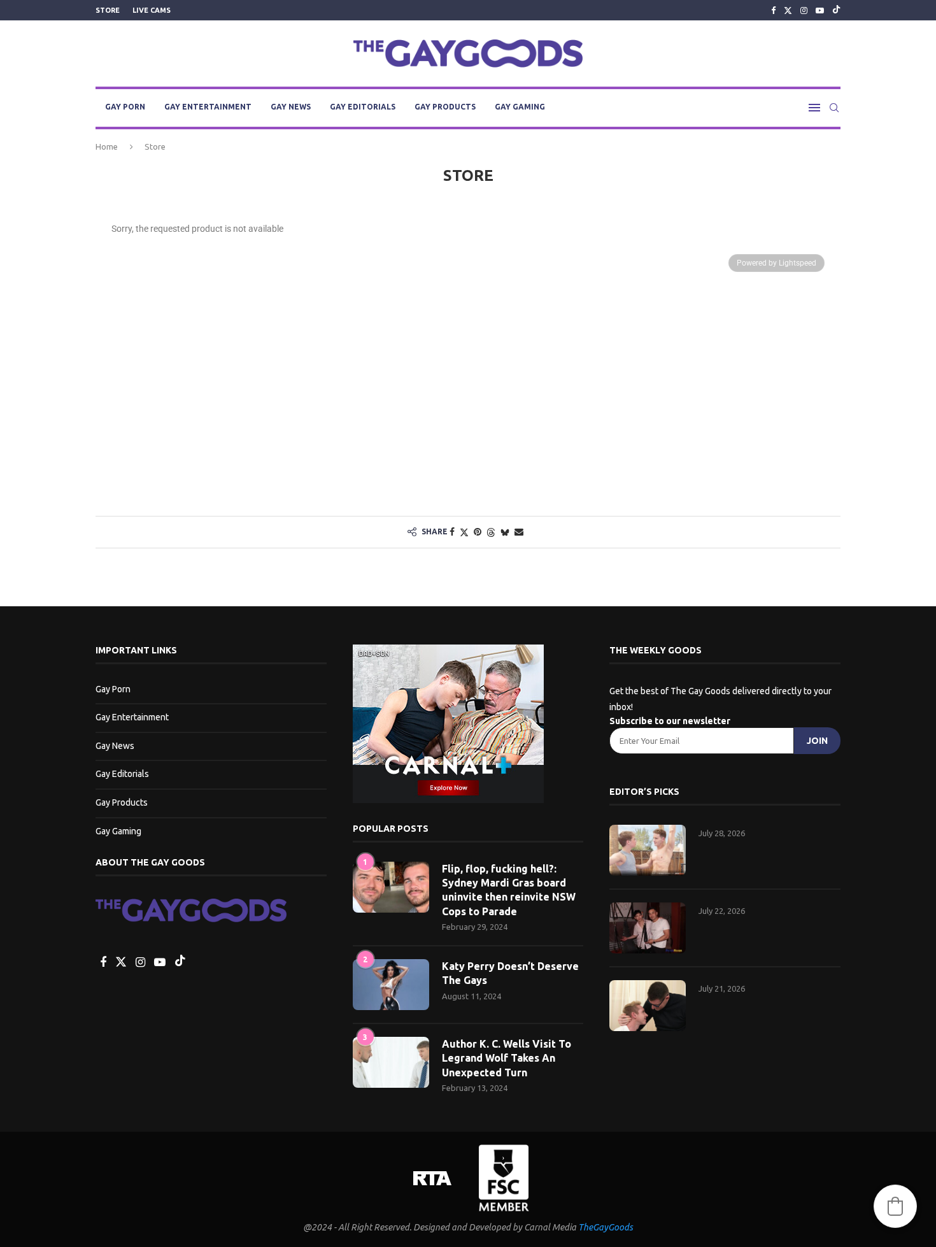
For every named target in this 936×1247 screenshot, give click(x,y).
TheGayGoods (605, 1227)
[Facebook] (773, 10)
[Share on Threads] (490, 532)
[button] (895, 1206)
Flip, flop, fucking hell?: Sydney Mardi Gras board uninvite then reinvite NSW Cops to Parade (509, 890)
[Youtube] (820, 10)
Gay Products (445, 107)
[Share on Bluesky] (504, 532)
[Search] (834, 107)
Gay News (291, 107)
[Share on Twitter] (464, 532)
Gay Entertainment (208, 107)
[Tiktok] (836, 10)
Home (107, 146)
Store (108, 10)
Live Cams (151, 10)
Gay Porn (125, 107)
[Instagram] (803, 10)
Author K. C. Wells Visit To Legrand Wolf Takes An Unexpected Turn (506, 1058)
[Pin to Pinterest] (477, 532)
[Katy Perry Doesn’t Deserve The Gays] (391, 984)
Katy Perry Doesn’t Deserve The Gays (510, 973)
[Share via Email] (518, 532)
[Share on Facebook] (452, 532)
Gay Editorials (362, 107)
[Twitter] (788, 10)
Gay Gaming (520, 107)
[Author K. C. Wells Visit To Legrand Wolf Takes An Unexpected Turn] (391, 1062)
